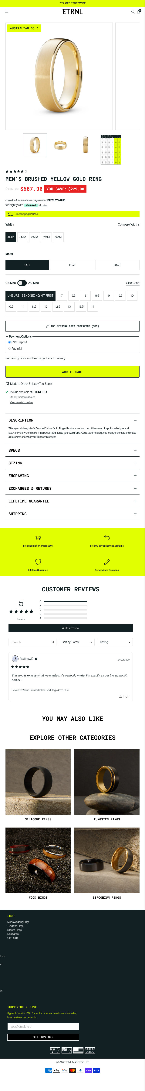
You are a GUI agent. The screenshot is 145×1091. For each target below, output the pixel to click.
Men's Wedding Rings (18, 921)
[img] (36, 659)
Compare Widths (129, 224)
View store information (21, 402)
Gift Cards (12, 937)
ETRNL (68, 1062)
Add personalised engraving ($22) (75, 326)
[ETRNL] (72, 11)
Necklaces (13, 933)
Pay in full (17, 348)
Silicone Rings (14, 929)
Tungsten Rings (15, 925)
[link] (16, 171)
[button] (63, 601)
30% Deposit (19, 342)
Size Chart (133, 283)
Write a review (70, 628)
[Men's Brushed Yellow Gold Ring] (59, 76)
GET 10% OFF (43, 1037)
